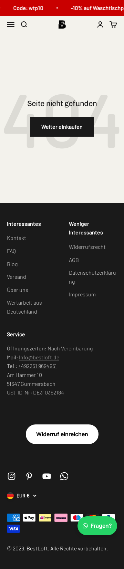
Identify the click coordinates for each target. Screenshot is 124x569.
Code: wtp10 (28, 7)
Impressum (82, 294)
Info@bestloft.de (39, 357)
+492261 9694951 (37, 365)
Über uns (17, 289)
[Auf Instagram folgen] (11, 476)
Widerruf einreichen (62, 434)
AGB (74, 259)
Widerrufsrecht (87, 246)
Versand (16, 276)
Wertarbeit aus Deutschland (24, 307)
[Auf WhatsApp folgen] (64, 476)
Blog (12, 264)
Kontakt (16, 237)
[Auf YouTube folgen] (46, 476)
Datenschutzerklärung (92, 277)
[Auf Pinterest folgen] (29, 476)
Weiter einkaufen (62, 126)
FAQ (11, 250)
